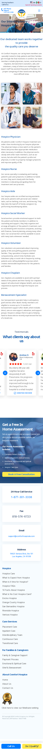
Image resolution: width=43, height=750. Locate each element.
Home (5, 680)
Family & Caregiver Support (15, 655)
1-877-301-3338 (21, 497)
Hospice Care (8, 573)
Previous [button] (5, 373)
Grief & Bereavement (11, 667)
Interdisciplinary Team (12, 635)
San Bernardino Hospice (13, 606)
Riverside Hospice (10, 610)
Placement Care (9, 627)
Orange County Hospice (13, 602)
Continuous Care (10, 639)
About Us (6, 684)
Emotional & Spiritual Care (14, 663)
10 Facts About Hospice (13, 590)
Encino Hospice (9, 598)
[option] (21, 373)
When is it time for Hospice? (15, 582)
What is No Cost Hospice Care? (17, 594)
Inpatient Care (8, 631)
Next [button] (38, 373)
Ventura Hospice (10, 614)
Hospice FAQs (8, 586)
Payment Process (10, 659)
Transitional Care (10, 643)
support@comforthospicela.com (21, 536)
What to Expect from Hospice (16, 577)
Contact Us (7, 688)
